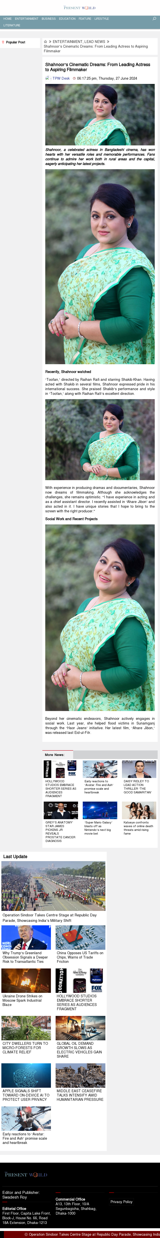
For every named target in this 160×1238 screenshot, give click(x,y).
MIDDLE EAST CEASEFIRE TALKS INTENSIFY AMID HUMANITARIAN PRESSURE (80, 1095)
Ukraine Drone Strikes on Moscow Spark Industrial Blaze (22, 1000)
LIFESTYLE (102, 18)
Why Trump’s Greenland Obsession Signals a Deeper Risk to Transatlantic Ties (25, 957)
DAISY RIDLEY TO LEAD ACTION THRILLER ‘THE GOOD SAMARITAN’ (138, 787)
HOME (8, 18)
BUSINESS (49, 18)
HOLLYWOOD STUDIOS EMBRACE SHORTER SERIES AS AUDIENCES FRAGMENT (60, 789)
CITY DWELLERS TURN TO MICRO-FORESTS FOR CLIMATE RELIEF (25, 1047)
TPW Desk (61, 78)
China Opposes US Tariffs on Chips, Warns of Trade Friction (80, 957)
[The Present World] (80, 7)
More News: (55, 755)
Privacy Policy (121, 1202)
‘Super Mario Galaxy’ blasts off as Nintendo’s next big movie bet (98, 828)
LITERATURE (12, 25)
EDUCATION (67, 18)
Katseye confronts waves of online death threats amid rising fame (138, 828)
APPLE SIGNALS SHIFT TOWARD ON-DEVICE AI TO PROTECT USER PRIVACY (26, 1095)
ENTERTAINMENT (26, 18)
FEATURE (85, 18)
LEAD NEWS (94, 42)
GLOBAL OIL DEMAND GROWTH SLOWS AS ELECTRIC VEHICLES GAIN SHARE (79, 1050)
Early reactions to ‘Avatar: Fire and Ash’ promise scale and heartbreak (98, 787)
